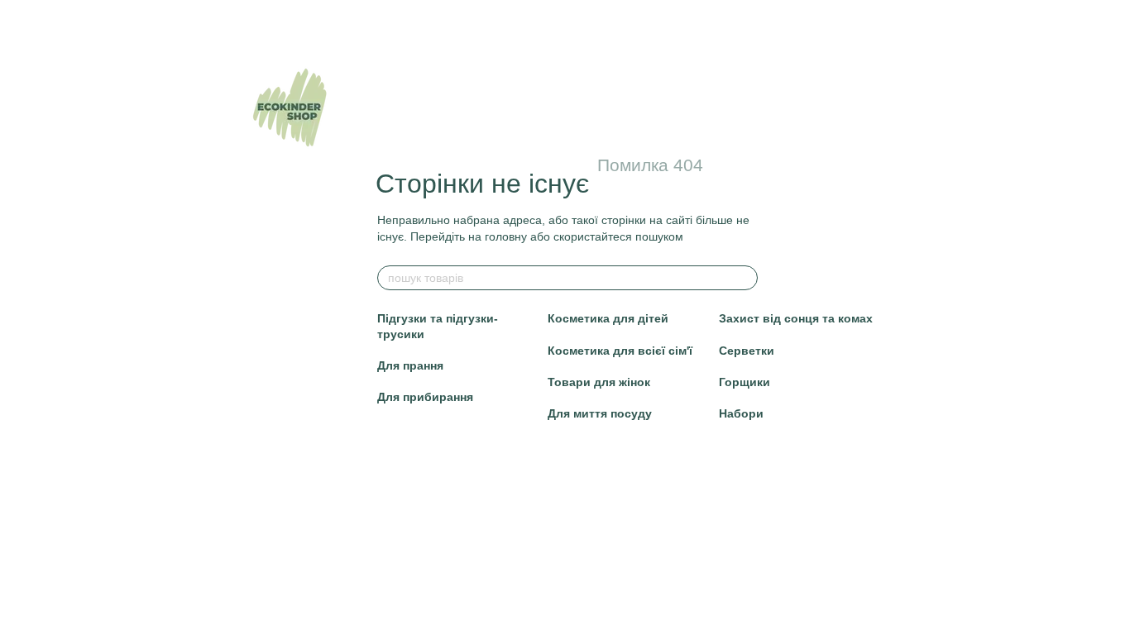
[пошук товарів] (744, 277)
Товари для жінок (599, 382)
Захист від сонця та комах (796, 318)
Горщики (744, 382)
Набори (741, 413)
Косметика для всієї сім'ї (620, 350)
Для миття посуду (600, 413)
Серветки (746, 350)
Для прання (410, 365)
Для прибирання (425, 396)
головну (506, 236)
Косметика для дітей (608, 318)
